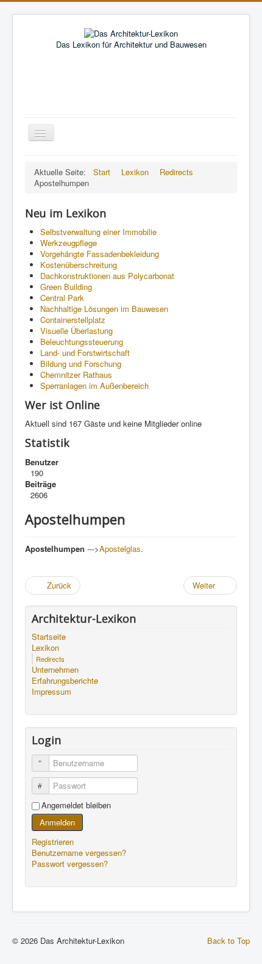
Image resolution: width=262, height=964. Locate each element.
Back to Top (228, 940)
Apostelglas (120, 548)
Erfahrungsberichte (65, 680)
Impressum (51, 691)
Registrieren (54, 841)
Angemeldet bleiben (76, 805)
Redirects (50, 659)
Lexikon (45, 647)
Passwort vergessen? (70, 863)
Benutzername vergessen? (79, 852)
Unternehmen (55, 669)
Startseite (49, 636)
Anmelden (57, 822)
